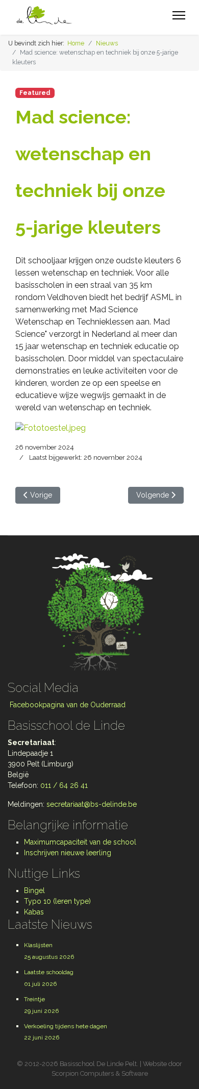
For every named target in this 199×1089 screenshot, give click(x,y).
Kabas (34, 912)
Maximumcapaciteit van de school (80, 842)
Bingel (34, 890)
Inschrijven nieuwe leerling (67, 853)
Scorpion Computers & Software (100, 1073)
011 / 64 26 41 (64, 785)
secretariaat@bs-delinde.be (91, 804)
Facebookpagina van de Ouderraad (67, 705)
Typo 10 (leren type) (57, 901)
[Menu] (178, 15)
